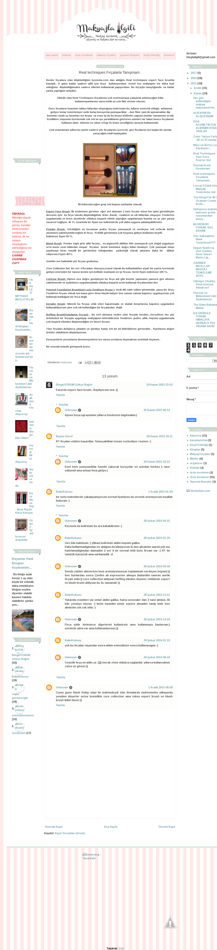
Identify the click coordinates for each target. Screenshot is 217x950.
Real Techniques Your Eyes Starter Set (204, 156)
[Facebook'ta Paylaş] (96, 362)
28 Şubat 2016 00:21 (157, 520)
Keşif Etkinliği (152, 55)
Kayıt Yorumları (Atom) (70, 833)
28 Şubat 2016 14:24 (157, 619)
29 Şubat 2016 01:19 (157, 640)
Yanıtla (60, 395)
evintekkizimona (23, 715)
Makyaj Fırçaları (106, 55)
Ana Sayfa (52, 55)
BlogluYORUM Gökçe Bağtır (74, 384)
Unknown (71, 410)
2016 (194, 78)
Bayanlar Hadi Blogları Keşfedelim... (22, 563)
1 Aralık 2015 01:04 (160, 491)
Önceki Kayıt (167, 826)
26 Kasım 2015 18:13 (157, 461)
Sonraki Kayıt (54, 826)
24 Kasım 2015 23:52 (159, 384)
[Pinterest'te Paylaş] (99, 362)
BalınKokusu (64, 491)
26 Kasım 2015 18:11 (159, 436)
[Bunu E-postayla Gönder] (86, 362)
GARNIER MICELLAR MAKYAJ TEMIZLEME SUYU (202, 269)
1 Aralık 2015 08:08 (160, 687)
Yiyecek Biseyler (130, 55)
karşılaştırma (198, 440)
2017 (194, 72)
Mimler (194, 458)
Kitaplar (66, 55)
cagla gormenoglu (20, 696)
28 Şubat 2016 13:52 (157, 594)
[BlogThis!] (89, 362)
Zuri (121, 948)
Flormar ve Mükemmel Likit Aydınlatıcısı (204, 296)
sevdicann (18, 733)
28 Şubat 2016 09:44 (157, 566)
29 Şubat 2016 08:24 (157, 657)
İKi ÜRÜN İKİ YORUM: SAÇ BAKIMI (203, 227)
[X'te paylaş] (92, 362)
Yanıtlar (63, 404)
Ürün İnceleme (84, 55)
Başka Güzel (64, 436)
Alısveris (169, 55)
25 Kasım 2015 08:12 (157, 410)
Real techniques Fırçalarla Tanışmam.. (204, 177)
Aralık (198, 88)
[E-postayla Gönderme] (79, 362)
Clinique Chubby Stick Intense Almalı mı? (204, 284)
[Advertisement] (110, 787)
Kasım (198, 93)
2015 (194, 83)
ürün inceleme (199, 472)
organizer (196, 463)
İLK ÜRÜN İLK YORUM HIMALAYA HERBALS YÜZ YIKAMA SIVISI (204, 320)
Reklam (195, 467)
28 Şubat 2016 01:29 (157, 537)
